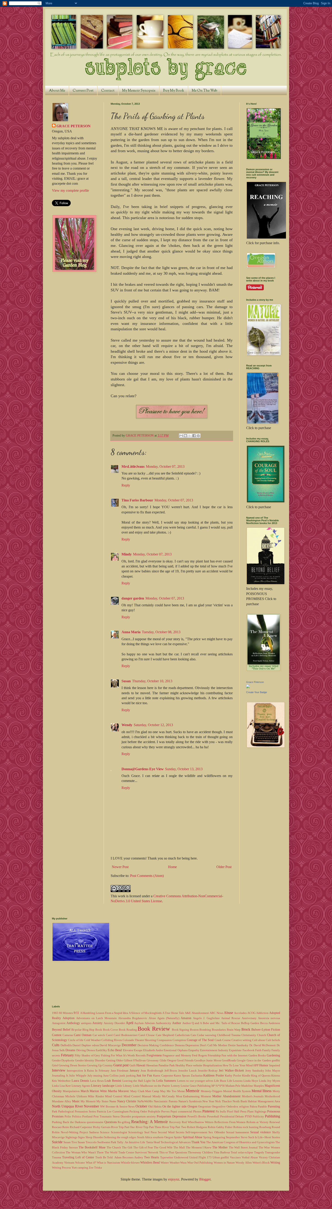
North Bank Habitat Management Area (256, 1101)
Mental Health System (237, 1091)
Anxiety (97, 1023)
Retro (65, 1127)
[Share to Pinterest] (198, 435)
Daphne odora (90, 1045)
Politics (76, 1116)
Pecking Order (138, 1111)
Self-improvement (196, 1132)
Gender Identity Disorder (90, 1060)
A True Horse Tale (173, 1013)
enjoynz (173, 1179)
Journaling (58, 1075)
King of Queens (260, 1075)
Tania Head (153, 1142)
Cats (193, 1035)
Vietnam (69, 1162)
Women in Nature (224, 1162)
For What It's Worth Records (128, 1055)
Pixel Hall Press (236, 1111)
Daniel (76, 1045)
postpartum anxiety (144, 1116)
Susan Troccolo (87, 1142)
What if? (91, 1162)
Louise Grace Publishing (196, 1085)
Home (172, 867)
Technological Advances (176, 1142)
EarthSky (101, 1050)
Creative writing (241, 1040)
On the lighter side (174, 1106)
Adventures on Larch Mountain (96, 1018)
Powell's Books (196, 1116)
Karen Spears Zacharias (188, 1075)
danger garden (133, 598)
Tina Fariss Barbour (137, 500)
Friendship (214, 1055)
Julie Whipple (78, 1075)
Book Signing (180, 1029)
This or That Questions (173, 1152)
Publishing (272, 1116)
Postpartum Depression (171, 1116)
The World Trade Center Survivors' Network (131, 1152)
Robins (237, 1127)
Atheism (150, 1023)
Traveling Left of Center (78, 1157)
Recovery (175, 1122)
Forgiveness (154, 1055)
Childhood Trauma (229, 1035)
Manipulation (71, 1091)
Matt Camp (152, 1091)
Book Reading (128, 1029)
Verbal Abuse (250, 1157)
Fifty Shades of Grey (87, 1055)
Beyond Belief (61, 1029)
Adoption (69, 1018)
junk (122, 1075)
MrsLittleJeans (133, 466)
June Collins (111, 1075)
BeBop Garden (250, 1023)
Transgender (272, 1152)
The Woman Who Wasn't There (85, 1152)
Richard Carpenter (81, 1127)
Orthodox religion (238, 1106)
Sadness (94, 1132)
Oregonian (204, 1106)
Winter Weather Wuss (173, 1162)
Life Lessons (235, 1080)
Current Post (83, 90)
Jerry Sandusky (254, 1070)
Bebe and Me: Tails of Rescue (221, 1023)
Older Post (223, 867)
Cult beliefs (273, 1040)
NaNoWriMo (145, 1101)
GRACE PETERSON (73, 126)
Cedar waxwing (206, 1035)
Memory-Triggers (211, 1091)
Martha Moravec (118, 1091)
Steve (244, 1137)
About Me (57, 90)
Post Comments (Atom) (147, 876)
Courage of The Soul (200, 1040)
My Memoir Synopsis (138, 90)
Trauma (56, 1157)
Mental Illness (262, 1091)
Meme (181, 1091)
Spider (178, 1137)
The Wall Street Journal (243, 1147)
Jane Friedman (120, 1070)
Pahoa (253, 1106)
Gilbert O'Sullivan (135, 1060)
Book (98, 1029)
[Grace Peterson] (248, 687)
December (129, 1045)
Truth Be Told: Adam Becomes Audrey (119, 1157)
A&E (188, 1013)
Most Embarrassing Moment (193, 1096)
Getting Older (114, 1060)
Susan (126, 681)
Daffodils (66, 1045)
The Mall (179, 1147)
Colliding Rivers (111, 1040)
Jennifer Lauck (187, 1070)
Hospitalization (212, 1065)
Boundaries (219, 1029)
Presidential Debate (232, 1116)
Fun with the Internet (235, 1055)
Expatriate (235, 1050)
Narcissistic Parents (166, 1101)
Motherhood (272, 1096)
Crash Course (223, 1040)
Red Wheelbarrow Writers (197, 1122)
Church (261, 1035)
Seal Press (150, 1132)
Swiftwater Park (106, 1142)
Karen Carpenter (163, 1075)
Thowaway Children (200, 1152)
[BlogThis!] (185, 435)
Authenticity (163, 1023)
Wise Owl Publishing (200, 1162)
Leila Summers (166, 1080)
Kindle (246, 1075)
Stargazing (218, 1137)
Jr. (67, 1075)
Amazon (186, 1018)
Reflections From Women (230, 1122)
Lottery (175, 1085)
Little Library (123, 1085)
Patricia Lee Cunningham (113, 1111)
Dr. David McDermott (262, 1045)
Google (241, 1060)
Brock (245, 1029)
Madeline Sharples (252, 1085)
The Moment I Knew (198, 1147)
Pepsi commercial (181, 1111)
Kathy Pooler (233, 1075)
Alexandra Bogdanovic (132, 1018)
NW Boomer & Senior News (117, 1106)
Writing (275, 1162)
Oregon (192, 1106)
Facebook (249, 1050)
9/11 (76, 1013)
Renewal (274, 1122)
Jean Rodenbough (152, 1070)
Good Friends (185, 1060)
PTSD (248, 1116)
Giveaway (153, 1060)
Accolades (240, 1013)
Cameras (68, 1035)
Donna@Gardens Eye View (143, 769)
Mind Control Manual (138, 1096)
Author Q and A (192, 1023)
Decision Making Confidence (156, 1045)
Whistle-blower (130, 1162)
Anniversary (249, 1018)
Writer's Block (261, 1162)
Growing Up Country (100, 1065)
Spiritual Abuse (192, 1137)
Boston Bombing (200, 1029)
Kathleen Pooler (213, 1075)
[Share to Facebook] (194, 435)
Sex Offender (216, 1132)
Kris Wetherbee (61, 1080)
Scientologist (119, 1132)
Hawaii (140, 1065)
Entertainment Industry (214, 1050)
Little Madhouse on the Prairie (151, 1085)
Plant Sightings (256, 1111)
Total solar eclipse (242, 1152)
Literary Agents (81, 1085)
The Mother (220, 1147)
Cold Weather (92, 1040)
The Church (114, 1147)
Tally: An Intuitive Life (131, 1142)
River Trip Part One (123, 1127)
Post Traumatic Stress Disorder (112, 1116)
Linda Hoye (250, 1080)
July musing (95, 1075)
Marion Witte (98, 1091)
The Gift (127, 1147)
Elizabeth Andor (153, 1050)
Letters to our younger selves (195, 1080)
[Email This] (181, 435)
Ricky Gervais (101, 1127)
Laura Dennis (80, 1080)
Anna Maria (131, 632)
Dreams (70, 1050)
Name (112, 1101)
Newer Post (120, 867)
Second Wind (166, 1132)
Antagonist (58, 1023)
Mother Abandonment (226, 1096)
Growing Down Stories (72, 1065)
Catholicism (182, 1035)
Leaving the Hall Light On (139, 1080)
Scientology (135, 1132)
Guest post (121, 1065)
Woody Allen (244, 1162)
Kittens (275, 1075)
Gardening (273, 1055)
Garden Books (257, 1055)
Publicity (258, 1116)
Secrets (180, 1132)
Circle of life (75, 1040)
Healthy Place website (188, 1065)
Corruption (179, 1040)
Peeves (165, 1111)
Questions (110, 1122)
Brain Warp (234, 1029)
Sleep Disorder (94, 1137)
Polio (68, 1116)
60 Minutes (66, 1013)
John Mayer (272, 1070)
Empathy (193, 1050)
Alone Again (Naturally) (164, 1018)
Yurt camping (80, 1167)
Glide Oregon (168, 1060)
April (129, 1023)
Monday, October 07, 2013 (165, 466)
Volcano (80, 1162)
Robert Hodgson (197, 1127)
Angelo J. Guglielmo (206, 1018)
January (134, 1070)
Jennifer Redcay (208, 1070)
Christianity (248, 1035)
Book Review (154, 1028)
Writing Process (61, 1167)
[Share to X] (189, 435)
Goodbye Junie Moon (207, 1060)
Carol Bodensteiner (126, 1035)
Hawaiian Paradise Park (160, 1065)
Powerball (213, 1116)
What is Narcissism (108, 1162)
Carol (109, 1035)
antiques (86, 1023)
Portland (87, 1116)
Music (76, 1101)
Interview (58, 1070)
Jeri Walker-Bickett (231, 1070)
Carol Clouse (146, 1035)
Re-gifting (124, 1122)
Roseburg (265, 1127)
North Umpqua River (67, 1106)
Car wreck (99, 1035)
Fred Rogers (199, 1055)
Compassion (164, 1040)
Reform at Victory (257, 1122)
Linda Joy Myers (269, 1080)
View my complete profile (70, 190)
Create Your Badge (256, 692)
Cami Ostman (82, 1035)
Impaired (274, 1065)
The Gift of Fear (143, 1147)
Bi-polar (76, 1029)
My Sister (102, 1101)
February (67, 1055)
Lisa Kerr (65, 1085)
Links (55, 1085)
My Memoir (88, 1101)
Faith (258, 1050)
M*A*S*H (217, 1085)
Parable (262, 1106)
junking (131, 1075)
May (163, 1091)
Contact (108, 90)
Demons (180, 1045)
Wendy (127, 725)
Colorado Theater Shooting (139, 1040)
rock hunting (251, 1127)
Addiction (262, 1013)
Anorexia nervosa (269, 1018)
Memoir (192, 1090)
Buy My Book (173, 90)
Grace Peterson (255, 682)
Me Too (171, 1091)
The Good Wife (163, 1147)
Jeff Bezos (170, 1070)
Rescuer (57, 1127)
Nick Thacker (223, 1101)
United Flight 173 (200, 1157)
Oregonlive (219, 1106)
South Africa (144, 1137)
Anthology (73, 1023)
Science (105, 1132)
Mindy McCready (163, 1096)
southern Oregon (163, 1137)
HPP (256, 1065)
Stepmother (233, 1137)
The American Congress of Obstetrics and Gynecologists (240, 1142)
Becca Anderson (270, 1023)
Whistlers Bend (150, 1162)
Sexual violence (260, 1132)
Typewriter (166, 1157)
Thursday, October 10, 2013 (152, 681)
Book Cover (110, 1029)
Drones (91, 1050)
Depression (192, 1045)
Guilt (132, 1065)
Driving (81, 1050)
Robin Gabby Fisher (220, 1127)
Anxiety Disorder (114, 1023)
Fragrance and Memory (177, 1055)
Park (54, 1111)
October (141, 1106)
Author (176, 1023)
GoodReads (229, 1060)
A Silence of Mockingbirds (145, 1013)
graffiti (276, 1060)
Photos (197, 1111)
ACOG (251, 1013)
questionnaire (95, 1122)
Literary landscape (103, 1085)
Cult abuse (258, 1040)
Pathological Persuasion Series (77, 1111)
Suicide (57, 1142)
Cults (55, 1045)
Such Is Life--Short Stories (264, 1137)
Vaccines (235, 1157)
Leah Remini (113, 1080)
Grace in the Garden (259, 1060)
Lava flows (97, 1080)
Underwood (181, 1157)
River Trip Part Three (148, 1127)
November (91, 1106)
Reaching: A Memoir (149, 1121)
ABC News (216, 1013)
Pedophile (154, 1111)
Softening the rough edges (120, 1137)
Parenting (274, 1106)
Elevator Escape (133, 1050)
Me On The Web (204, 90)
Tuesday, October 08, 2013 (161, 632)
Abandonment (200, 1013)
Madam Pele (233, 1085)
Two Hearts (151, 1157)
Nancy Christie (126, 1101)
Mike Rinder (96, 1096)
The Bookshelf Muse (92, 1147)
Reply (126, 485)
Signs (81, 1137)
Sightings (71, 1137)
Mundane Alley (61, 1101)
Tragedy (259, 1152)
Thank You (198, 1142)
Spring (207, 1137)
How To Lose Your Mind (238, 1065)
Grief (55, 1065)
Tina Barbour (222, 1152)
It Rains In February (97, 1070)
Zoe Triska (95, 1167)
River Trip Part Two (174, 1127)
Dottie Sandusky (238, 1045)
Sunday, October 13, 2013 (184, 769)
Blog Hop (88, 1029)
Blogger (204, 1179)
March (85, 1091)
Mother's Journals (253, 1096)
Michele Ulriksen (76, 1096)
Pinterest (208, 1111)
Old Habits (154, 1106)
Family (266, 1050)
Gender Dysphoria (63, 1060)
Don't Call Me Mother (213, 1045)
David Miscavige (110, 1045)
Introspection (75, 1070)
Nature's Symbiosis (190, 1101)
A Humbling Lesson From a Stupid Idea (104, 1013)
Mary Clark (137, 1091)
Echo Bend (115, 1050)
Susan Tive (70, 1142)
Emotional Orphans (175, 1050)
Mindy (127, 554)
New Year (208, 1101)
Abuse (228, 1013)
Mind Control (113, 1096)
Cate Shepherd (165, 1035)
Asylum (139, 1023)
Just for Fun (144, 1075)
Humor (263, 1065)
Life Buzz (220, 1080)
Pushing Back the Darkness (69, 1122)
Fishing (105, 1055)
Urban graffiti (221, 1157)
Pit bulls (221, 1111)
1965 (55, 1013)
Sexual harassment (237, 1132)
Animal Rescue (230, 1018)
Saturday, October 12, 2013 (153, 725)
